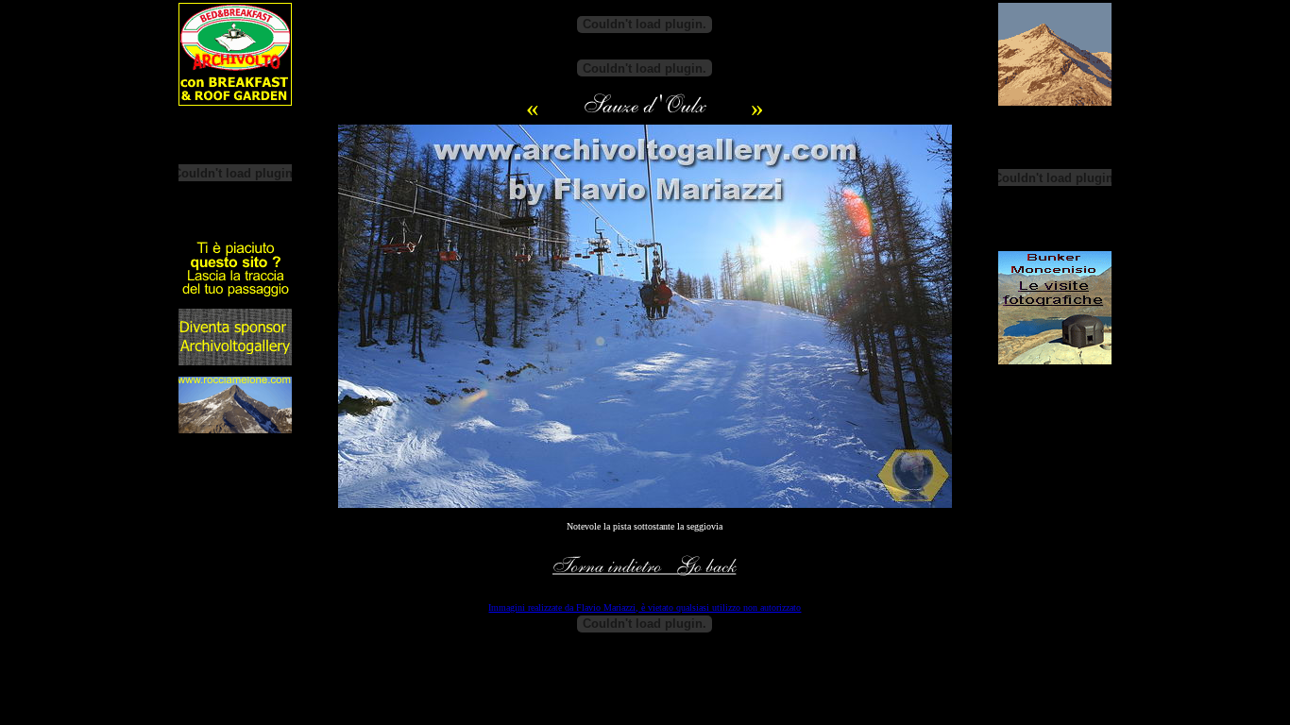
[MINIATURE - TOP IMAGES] (645, 112)
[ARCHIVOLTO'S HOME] (235, 102)
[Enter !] (235, 293)
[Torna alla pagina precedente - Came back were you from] (644, 573)
